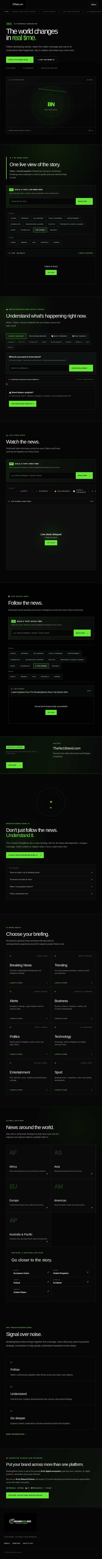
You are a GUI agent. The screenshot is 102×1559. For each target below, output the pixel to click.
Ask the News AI (46, 60)
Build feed (84, 201)
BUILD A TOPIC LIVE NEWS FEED (29, 189)
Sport (13, 230)
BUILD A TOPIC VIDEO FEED (27, 464)
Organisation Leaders (35, 224)
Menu (93, 5)
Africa (13, 242)
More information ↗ (16, 1434)
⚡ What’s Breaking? (16, 336)
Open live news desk (19, 60)
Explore (14, 765)
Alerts (13, 218)
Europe (57, 242)
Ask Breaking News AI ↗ (22, 404)
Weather (53, 230)
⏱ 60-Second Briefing (37, 336)
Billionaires (38, 218)
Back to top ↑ (28, 1543)
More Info (16, 1543)
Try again (51, 542)
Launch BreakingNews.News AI (24, 855)
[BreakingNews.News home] (17, 4)
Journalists (16, 224)
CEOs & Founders (55, 218)
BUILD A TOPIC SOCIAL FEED (29, 621)
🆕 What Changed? (79, 336)
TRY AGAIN (51, 272)
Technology (25, 230)
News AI (7, 1543)
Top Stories (40, 230)
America (24, 242)
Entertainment (73, 218)
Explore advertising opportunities (27, 1495)
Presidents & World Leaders (71, 224)
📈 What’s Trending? (59, 336)
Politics (52, 224)
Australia (45, 242)
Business (24, 218)
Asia (34, 242)
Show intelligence (81, 368)
